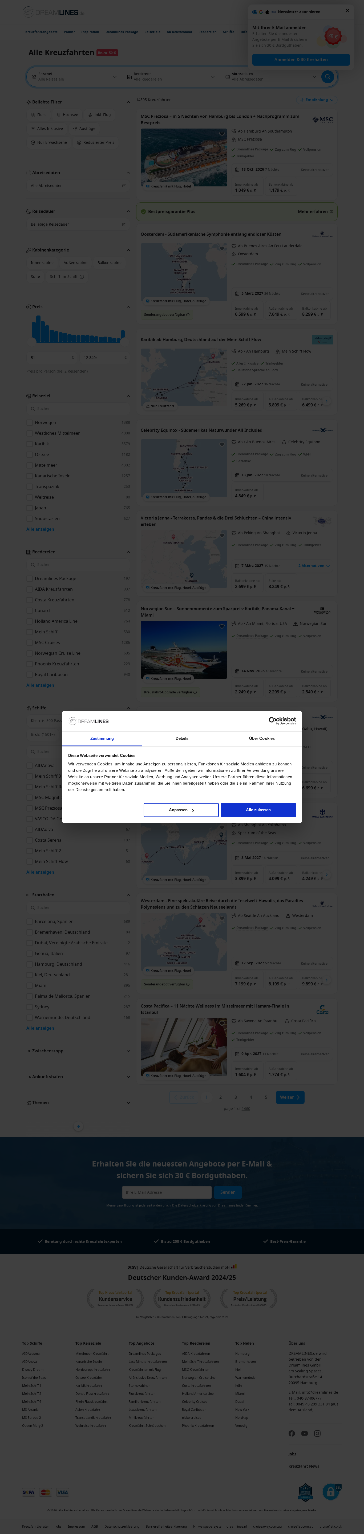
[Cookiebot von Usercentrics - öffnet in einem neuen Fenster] (272, 721)
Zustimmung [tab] (102, 738)
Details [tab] (182, 738)
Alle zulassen (258, 810)
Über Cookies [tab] (262, 738)
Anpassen (178, 810)
